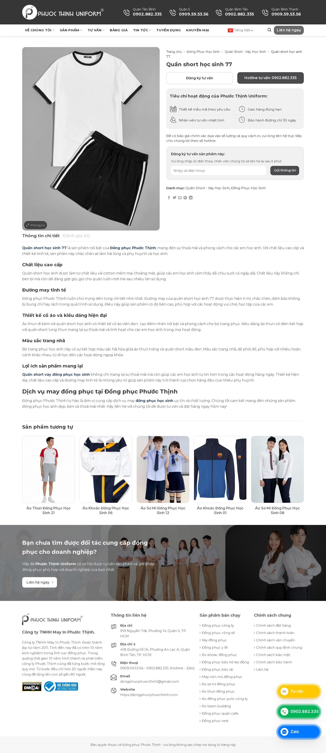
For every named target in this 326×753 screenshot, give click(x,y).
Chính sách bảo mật (273, 655)
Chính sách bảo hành (274, 662)
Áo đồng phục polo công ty (225, 699)
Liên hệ (262, 669)
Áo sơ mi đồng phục (218, 684)
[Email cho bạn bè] (180, 198)
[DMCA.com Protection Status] (32, 686)
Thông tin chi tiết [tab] (41, 235)
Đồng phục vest (215, 721)
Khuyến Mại (197, 30)
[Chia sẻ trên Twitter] (174, 198)
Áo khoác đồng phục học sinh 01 (220, 510)
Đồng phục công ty (218, 625)
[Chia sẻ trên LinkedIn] (190, 198)
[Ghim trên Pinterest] (185, 198)
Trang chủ (174, 52)
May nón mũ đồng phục (222, 677)
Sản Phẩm (69, 30)
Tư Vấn (95, 30)
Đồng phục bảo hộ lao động (225, 662)
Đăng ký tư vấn (199, 78)
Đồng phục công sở (218, 633)
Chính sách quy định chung (279, 647)
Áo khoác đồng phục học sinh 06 (105, 510)
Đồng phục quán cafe (220, 713)
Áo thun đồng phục (218, 691)
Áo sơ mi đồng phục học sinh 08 (277, 510)
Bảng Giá (119, 30)
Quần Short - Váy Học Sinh (245, 52)
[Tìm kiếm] (269, 30)
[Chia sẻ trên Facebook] (169, 198)
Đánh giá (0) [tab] (76, 235)
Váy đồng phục (214, 640)
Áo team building (216, 706)
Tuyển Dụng (168, 30)
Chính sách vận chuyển (275, 640)
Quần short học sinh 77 (44, 248)
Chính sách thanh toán (275, 633)
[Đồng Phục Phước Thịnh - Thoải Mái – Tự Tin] (63, 12)
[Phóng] (35, 225)
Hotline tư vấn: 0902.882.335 (270, 78)
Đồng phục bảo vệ (217, 669)
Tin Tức (140, 30)
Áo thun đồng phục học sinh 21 (48, 510)
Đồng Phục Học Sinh (203, 52)
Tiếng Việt (241, 30)
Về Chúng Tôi (38, 30)
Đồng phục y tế (215, 647)
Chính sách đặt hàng (273, 625)
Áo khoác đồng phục (219, 655)
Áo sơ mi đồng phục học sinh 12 (163, 510)
